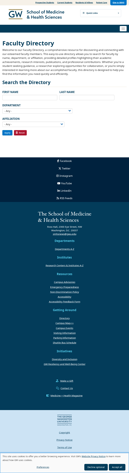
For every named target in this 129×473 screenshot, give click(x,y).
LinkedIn (66, 190)
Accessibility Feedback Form (64, 301)
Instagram (66, 176)
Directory (64, 318)
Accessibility (64, 296)
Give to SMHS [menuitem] (118, 2)
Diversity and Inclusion (64, 359)
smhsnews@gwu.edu (64, 233)
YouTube (66, 183)
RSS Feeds (66, 198)
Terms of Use (64, 447)
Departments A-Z (64, 249)
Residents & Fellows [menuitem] (84, 2)
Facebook (66, 161)
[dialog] (64, 463)
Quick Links (92, 13)
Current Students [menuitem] (64, 2)
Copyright (64, 432)
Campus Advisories (64, 282)
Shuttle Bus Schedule (64, 342)
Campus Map (63, 323)
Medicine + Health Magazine (66, 395)
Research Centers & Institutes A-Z (65, 265)
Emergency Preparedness (64, 287)
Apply (7, 132)
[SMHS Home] (38, 15)
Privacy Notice (64, 439)
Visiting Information (64, 332)
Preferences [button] (43, 467)
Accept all (117, 467)
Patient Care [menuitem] (101, 2)
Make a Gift (66, 380)
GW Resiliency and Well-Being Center (64, 364)
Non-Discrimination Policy (64, 291)
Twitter (66, 168)
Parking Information (64, 337)
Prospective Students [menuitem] (44, 2)
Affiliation (11, 119)
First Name (10, 92)
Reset (21, 132)
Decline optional (96, 467)
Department (11, 105)
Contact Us (67, 388)
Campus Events (64, 328)
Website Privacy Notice (94, 456)
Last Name (67, 92)
